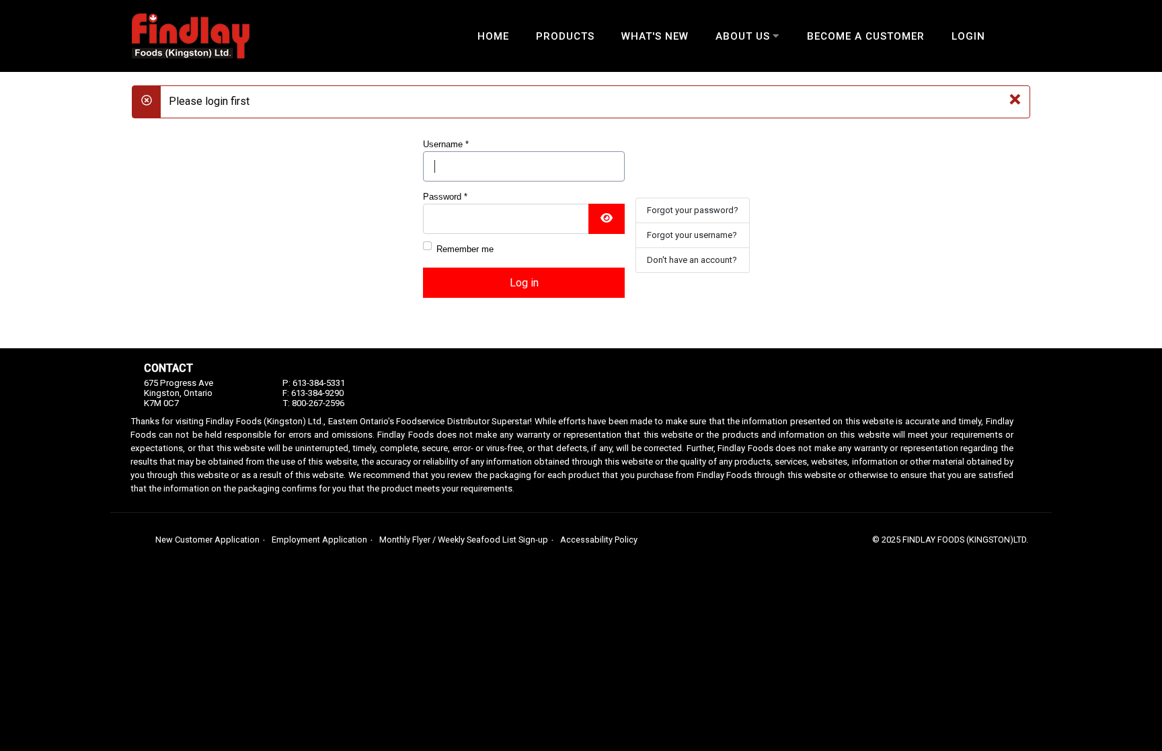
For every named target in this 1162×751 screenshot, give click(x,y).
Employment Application (319, 540)
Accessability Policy (598, 540)
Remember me (465, 249)
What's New (655, 36)
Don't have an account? (692, 260)
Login (968, 36)
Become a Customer (866, 36)
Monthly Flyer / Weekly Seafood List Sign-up (463, 540)
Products (565, 36)
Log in (524, 282)
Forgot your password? (692, 210)
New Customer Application (207, 540)
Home (493, 36)
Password (445, 197)
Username (446, 144)
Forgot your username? (692, 235)
